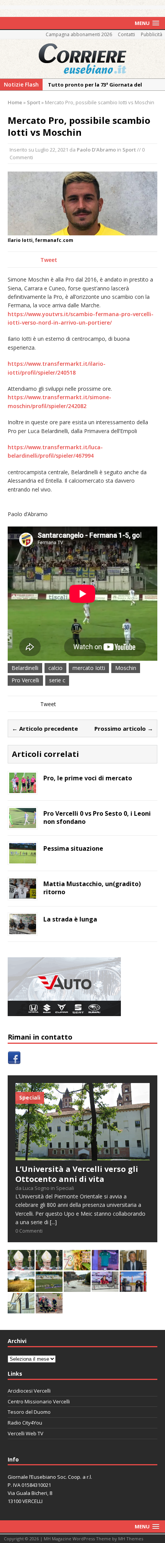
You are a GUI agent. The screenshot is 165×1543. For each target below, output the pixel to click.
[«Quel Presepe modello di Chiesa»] (49, 1266)
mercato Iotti (89, 668)
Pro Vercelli (25, 680)
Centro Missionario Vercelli (39, 1401)
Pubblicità (151, 34)
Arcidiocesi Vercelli (29, 1390)
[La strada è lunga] (22, 929)
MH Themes (130, 1538)
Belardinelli (25, 668)
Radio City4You (25, 1422)
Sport (129, 149)
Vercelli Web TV (25, 1433)
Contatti (126, 34)
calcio (55, 668)
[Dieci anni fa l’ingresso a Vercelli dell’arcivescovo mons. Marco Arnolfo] (21, 1266)
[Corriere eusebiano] (82, 58)
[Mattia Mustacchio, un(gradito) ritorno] (22, 894)
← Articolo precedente (45, 728)
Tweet (48, 259)
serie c (57, 680)
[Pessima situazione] (22, 859)
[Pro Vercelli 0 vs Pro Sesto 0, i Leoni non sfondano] (22, 823)
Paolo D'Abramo (96, 149)
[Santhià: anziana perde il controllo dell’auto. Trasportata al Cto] (49, 1309)
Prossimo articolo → (123, 728)
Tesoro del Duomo (29, 1411)
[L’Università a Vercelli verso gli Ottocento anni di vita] (82, 1156)
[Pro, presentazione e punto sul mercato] (105, 1266)
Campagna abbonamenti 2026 (79, 34)
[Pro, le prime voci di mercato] (22, 788)
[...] (53, 1222)
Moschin (125, 668)
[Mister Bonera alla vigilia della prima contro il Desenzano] (105, 1287)
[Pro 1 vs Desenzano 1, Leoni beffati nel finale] (49, 1287)
